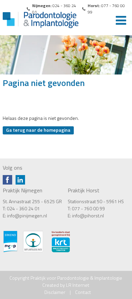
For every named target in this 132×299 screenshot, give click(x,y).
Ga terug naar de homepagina (38, 129)
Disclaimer (54, 292)
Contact (83, 292)
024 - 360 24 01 (23, 208)
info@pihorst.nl (88, 215)
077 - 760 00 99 (88, 208)
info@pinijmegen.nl (27, 215)
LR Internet (77, 285)
